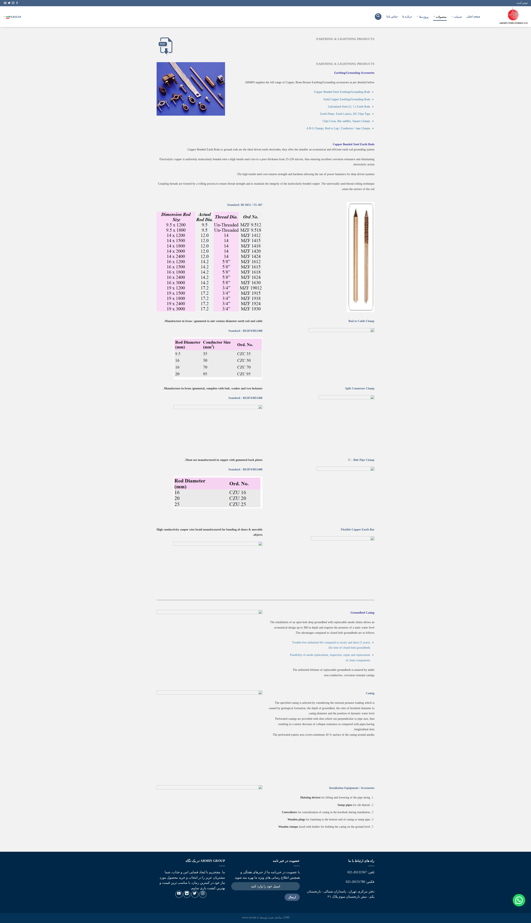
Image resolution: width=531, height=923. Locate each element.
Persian (15, 16)
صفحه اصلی (473, 16)
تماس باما (392, 16)
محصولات (441, 16)
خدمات (458, 16)
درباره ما (407, 16)
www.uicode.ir (250, 917)
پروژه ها (424, 16)
